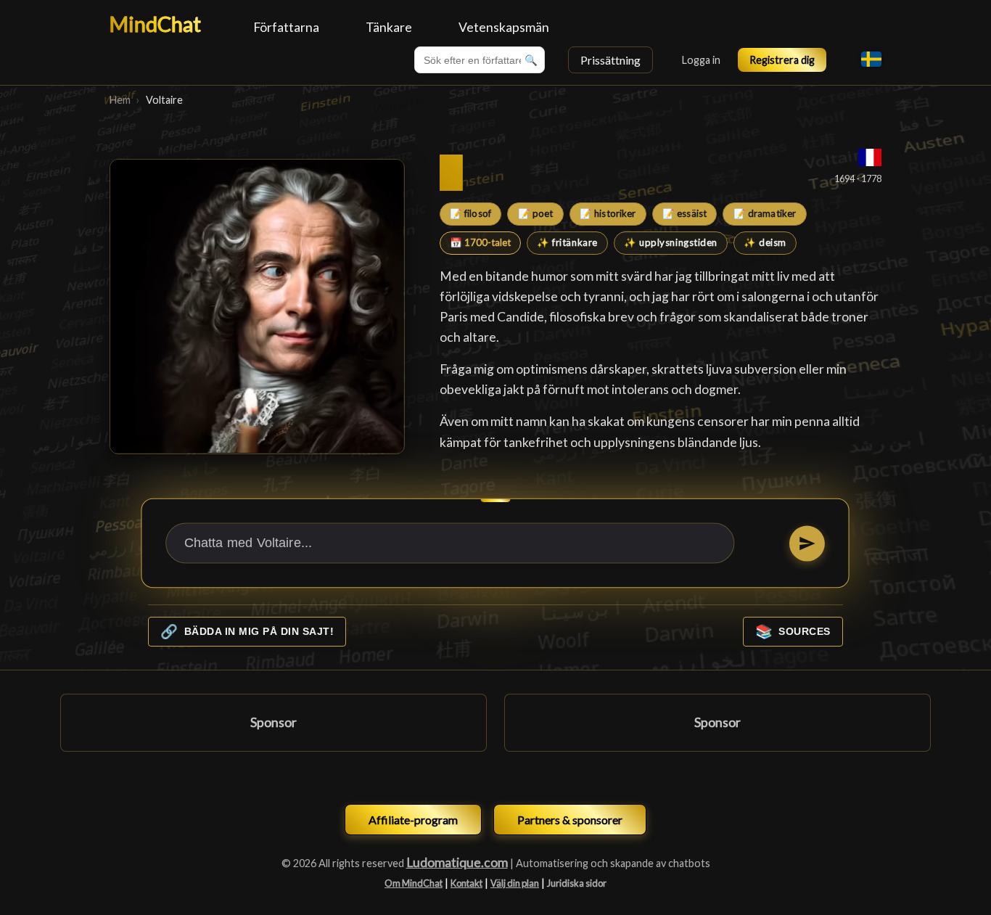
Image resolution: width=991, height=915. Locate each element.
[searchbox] (479, 59)
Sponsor (273, 722)
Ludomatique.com (457, 862)
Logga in (701, 60)
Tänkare (389, 27)
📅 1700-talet (480, 242)
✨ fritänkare (567, 242)
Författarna (286, 27)
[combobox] (479, 59)
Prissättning (610, 60)
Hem (120, 100)
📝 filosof (470, 213)
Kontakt (466, 883)
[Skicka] (807, 543)
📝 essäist (684, 213)
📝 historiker (608, 213)
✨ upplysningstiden (670, 242)
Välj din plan (514, 883)
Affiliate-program (413, 819)
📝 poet (536, 213)
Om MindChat (414, 883)
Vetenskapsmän (504, 27)
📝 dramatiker (765, 213)
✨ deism (765, 242)
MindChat (155, 24)
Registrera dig (782, 60)
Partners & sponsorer (569, 819)
